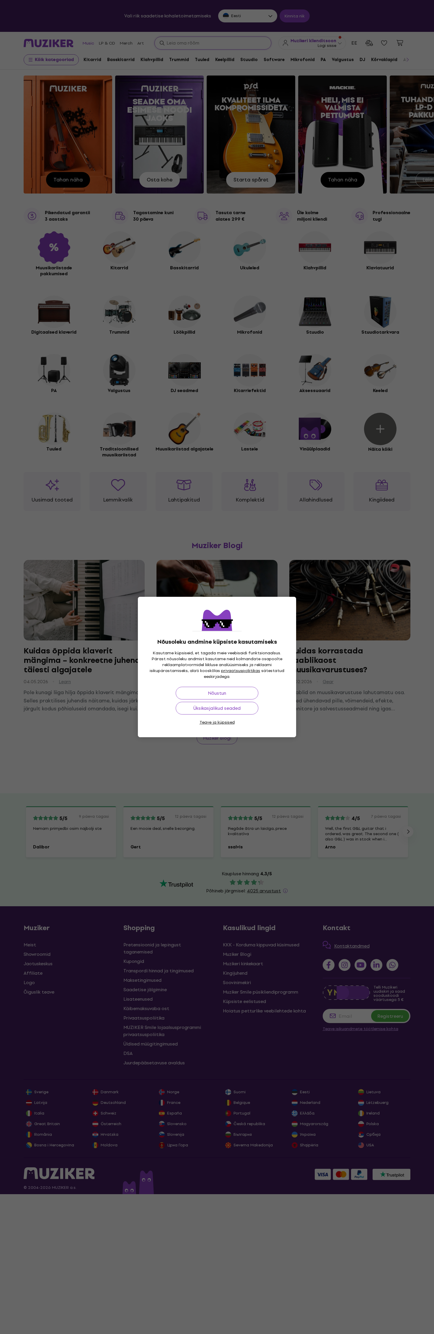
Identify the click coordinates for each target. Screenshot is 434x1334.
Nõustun (217, 693)
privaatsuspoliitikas (240, 670)
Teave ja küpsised (217, 722)
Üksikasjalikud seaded (217, 708)
